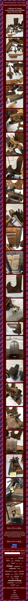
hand (8, 560)
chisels (7, 576)
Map (15, 592)
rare (17, 563)
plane (21, 558)
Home (14, 590)
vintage (9, 566)
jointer (15, 571)
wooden (12, 578)
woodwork (7, 558)
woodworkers (18, 582)
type (12, 574)
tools (22, 574)
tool (13, 563)
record (22, 566)
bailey (22, 576)
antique (16, 576)
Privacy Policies (14, 596)
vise (22, 560)
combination (10, 582)
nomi (18, 568)
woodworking (14, 580)
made (12, 576)
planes (20, 563)
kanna (8, 574)
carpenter (17, 566)
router (11, 558)
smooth (16, 558)
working (17, 560)
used (17, 585)
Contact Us (14, 594)
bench (12, 560)
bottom (16, 578)
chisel (16, 574)
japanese (8, 571)
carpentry (12, 568)
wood (13, 585)
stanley (21, 571)
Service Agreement (14, 598)
